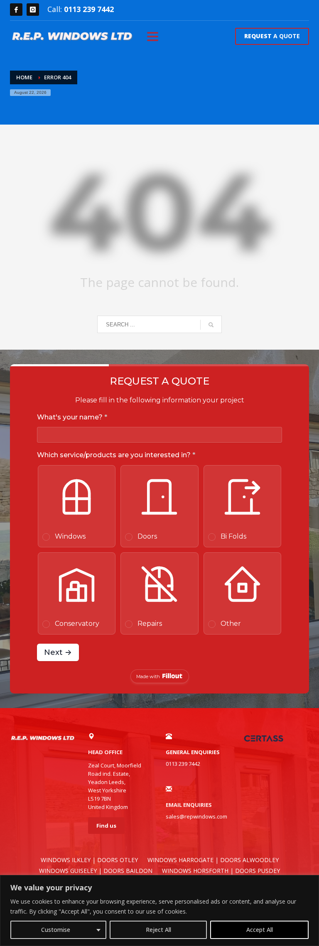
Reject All (158, 930)
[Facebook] (16, 9)
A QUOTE (272, 36)
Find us (106, 825)
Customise (55, 930)
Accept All (259, 930)
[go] (211, 324)
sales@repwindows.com (196, 816)
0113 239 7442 (89, 9)
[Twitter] (33, 9)
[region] (159, 910)
